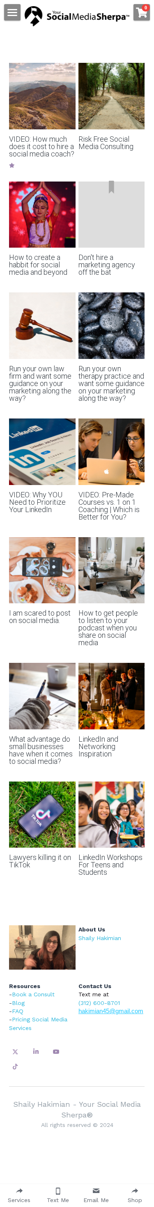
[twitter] (15, 1052)
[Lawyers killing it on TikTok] (42, 815)
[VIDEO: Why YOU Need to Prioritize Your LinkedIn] (42, 451)
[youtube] (56, 1052)
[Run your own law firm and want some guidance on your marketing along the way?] (42, 325)
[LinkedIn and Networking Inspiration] (111, 696)
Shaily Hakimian (99, 938)
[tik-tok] (15, 1066)
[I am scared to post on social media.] (42, 570)
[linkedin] (36, 1052)
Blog (18, 1003)
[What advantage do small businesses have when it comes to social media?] (42, 696)
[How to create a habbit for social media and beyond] (42, 215)
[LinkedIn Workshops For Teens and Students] (111, 815)
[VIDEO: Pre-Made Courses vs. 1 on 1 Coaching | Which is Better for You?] (111, 451)
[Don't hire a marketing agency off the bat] (111, 215)
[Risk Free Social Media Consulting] (111, 96)
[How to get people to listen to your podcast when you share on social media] (111, 570)
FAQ (17, 1011)
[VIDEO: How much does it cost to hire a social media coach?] (42, 96)
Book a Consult (33, 994)
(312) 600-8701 (99, 1003)
